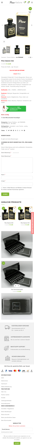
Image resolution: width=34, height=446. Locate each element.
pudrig (25, 126)
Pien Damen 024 (9, 223)
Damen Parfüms (11, 57)
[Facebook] (7, 130)
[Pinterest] (13, 130)
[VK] (22, 130)
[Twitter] (9, 130)
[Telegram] (24, 130)
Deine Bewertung (6, 152)
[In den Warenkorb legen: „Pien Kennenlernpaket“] (15, 285)
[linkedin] (16, 130)
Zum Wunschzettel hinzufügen (11, 117)
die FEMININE (19, 57)
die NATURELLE (5, 123)
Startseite (3, 57)
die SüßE (13, 123)
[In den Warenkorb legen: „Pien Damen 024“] (14, 211)
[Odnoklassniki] (18, 130)
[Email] (11, 130)
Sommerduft (4, 127)
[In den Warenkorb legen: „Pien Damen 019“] (30, 211)
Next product (32, 57)
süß (10, 127)
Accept (17, 443)
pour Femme (19, 126)
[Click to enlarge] (4, 41)
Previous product (28, 57)
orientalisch (12, 126)
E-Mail (3, 181)
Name (3, 174)
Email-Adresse (6, 429)
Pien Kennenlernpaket (17, 289)
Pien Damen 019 (25, 223)
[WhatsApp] (20, 130)
